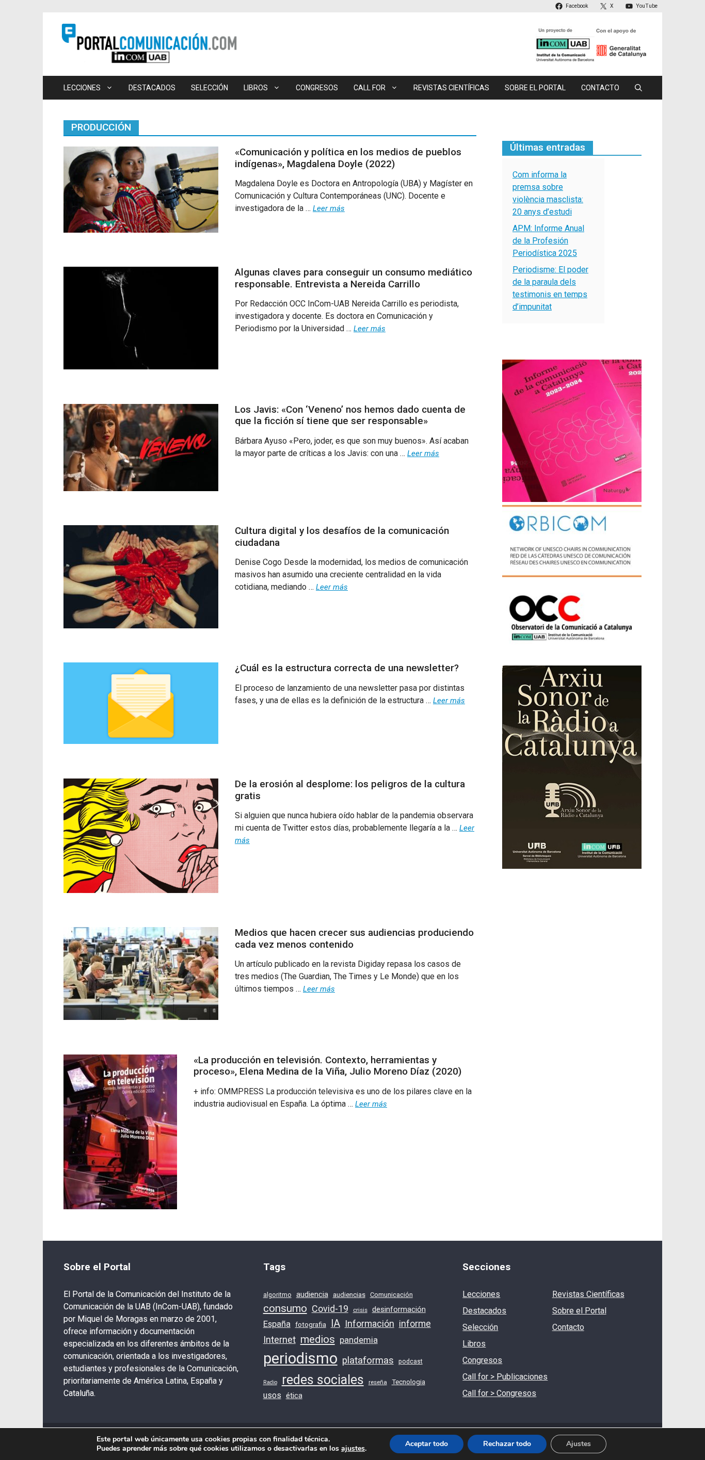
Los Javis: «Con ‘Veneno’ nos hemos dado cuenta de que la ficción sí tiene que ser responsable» (350, 415)
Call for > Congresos (499, 1393)
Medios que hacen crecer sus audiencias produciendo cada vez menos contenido (354, 938)
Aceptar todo (426, 1444)
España (277, 1324)
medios (317, 1339)
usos (272, 1395)
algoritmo (277, 1295)
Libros (474, 1344)
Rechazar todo (507, 1444)
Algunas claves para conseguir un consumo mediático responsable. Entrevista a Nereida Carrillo (353, 278)
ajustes (353, 1448)
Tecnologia (408, 1382)
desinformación (399, 1309)
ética (294, 1395)
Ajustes (578, 1444)
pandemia (359, 1340)
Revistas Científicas (451, 88)
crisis (360, 1309)
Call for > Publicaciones (505, 1377)
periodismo (300, 1358)
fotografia (310, 1324)
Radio (270, 1382)
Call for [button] (370, 88)
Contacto (600, 88)
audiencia (312, 1294)
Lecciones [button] (82, 88)
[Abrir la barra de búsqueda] (638, 88)
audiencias (349, 1295)
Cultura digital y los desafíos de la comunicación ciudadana (342, 536)
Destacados (152, 88)
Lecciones (481, 1294)
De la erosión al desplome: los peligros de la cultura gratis (350, 790)
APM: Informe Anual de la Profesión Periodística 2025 (548, 240)
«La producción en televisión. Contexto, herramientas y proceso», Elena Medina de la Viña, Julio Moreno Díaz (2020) (327, 1066)
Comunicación (391, 1295)
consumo (285, 1308)
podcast (410, 1361)
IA (335, 1323)
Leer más (329, 208)
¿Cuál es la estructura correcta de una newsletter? (347, 668)
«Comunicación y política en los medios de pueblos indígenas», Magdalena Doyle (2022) (348, 158)
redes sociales (323, 1379)
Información (369, 1323)
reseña (377, 1382)
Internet (279, 1339)
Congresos (317, 88)
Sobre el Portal (535, 88)
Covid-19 (330, 1308)
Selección (209, 88)
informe (415, 1324)
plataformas (368, 1360)
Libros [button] (256, 88)
